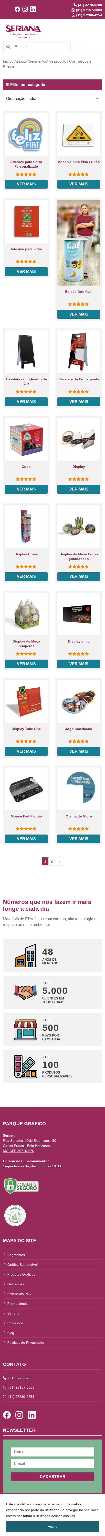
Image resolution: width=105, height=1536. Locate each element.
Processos (15, 1323)
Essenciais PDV (19, 1294)
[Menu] (77, 47)
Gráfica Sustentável (22, 1265)
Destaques (15, 1284)
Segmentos (16, 1255)
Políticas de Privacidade (25, 1342)
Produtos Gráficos (21, 1274)
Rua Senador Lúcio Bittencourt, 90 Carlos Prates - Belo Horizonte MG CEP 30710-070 (29, 1146)
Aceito (52, 1526)
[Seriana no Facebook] (18, 9)
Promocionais (17, 1304)
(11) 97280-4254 (20, 1397)
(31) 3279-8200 (19, 1378)
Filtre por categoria (27, 85)
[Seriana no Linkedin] (34, 9)
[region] (52, 1515)
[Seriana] (23, 31)
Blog (10, 1333)
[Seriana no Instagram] (26, 9)
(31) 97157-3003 (20, 1387)
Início (7, 61)
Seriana (13, 1313)
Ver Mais (26, 184)
